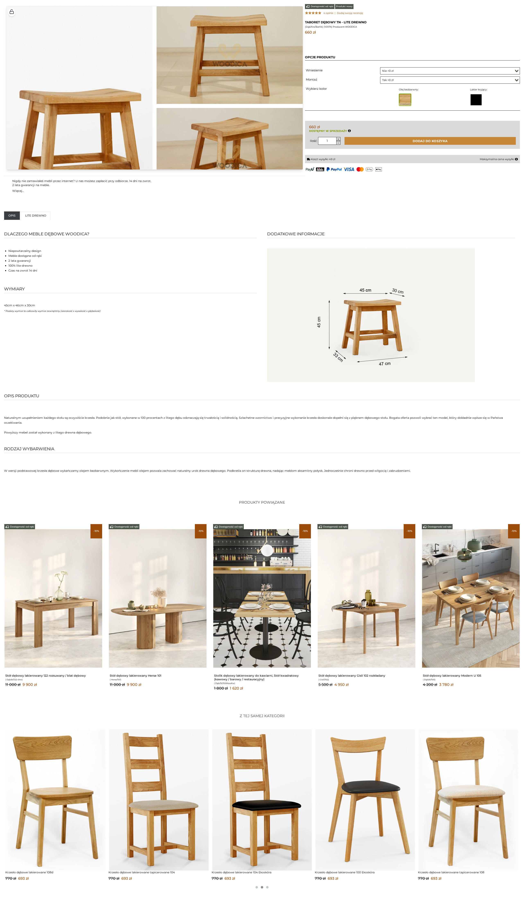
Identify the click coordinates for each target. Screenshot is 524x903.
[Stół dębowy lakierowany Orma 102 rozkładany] (366, 598)
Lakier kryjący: (478, 89)
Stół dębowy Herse (437, 675)
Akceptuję (461, 868)
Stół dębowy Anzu (18, 675)
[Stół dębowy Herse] (471, 598)
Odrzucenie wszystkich (465, 879)
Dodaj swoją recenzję (350, 13)
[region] (262, 879)
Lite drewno (35, 215)
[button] (11, 12)
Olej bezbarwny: (409, 89)
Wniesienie (314, 70)
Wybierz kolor (316, 89)
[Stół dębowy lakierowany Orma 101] (262, 598)
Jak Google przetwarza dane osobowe (251, 874)
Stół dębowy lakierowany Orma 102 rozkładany (352, 675)
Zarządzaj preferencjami (466, 890)
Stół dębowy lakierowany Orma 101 (239, 675)
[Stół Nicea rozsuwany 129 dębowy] (158, 598)
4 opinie (328, 13)
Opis (12, 215)
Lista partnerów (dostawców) (245, 880)
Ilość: (313, 141)
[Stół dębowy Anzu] (53, 598)
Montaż (311, 79)
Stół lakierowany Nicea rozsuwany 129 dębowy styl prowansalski (157, 675)
